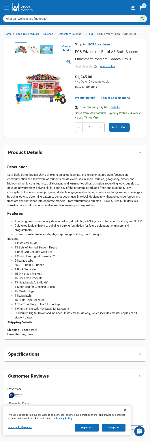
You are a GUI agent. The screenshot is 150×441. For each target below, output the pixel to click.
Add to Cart (119, 127)
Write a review (107, 66)
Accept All (113, 427)
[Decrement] (78, 127)
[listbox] (32, 48)
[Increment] (101, 127)
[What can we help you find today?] (142, 18)
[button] (133, 8)
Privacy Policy (64, 418)
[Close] (125, 410)
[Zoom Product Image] (69, 62)
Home (8, 34)
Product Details (85, 98)
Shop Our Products (27, 34)
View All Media (67, 48)
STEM (89, 34)
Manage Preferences (20, 427)
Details (115, 107)
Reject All (86, 427)
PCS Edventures (99, 44)
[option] (20, 48)
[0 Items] (142, 8)
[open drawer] (6, 8)
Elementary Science (69, 34)
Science (48, 34)
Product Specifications (115, 98)
